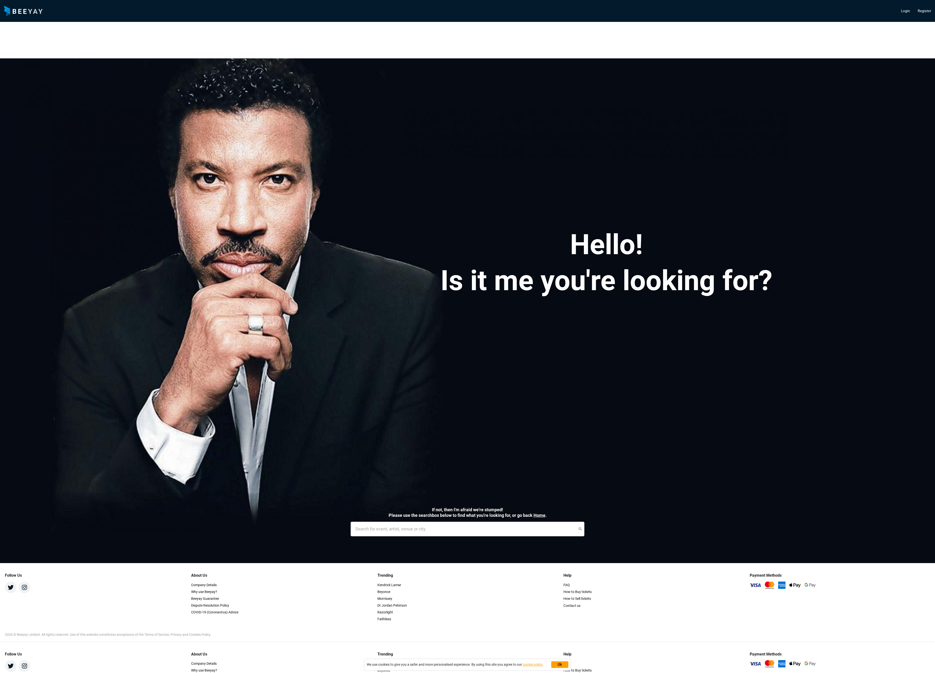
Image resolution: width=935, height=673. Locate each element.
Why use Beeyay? (204, 592)
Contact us (571, 606)
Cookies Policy (200, 635)
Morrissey (384, 599)
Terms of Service (156, 635)
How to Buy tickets (577, 592)
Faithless (384, 619)
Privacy (176, 635)
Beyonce (383, 592)
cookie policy (533, 664)
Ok (560, 664)
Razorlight (385, 612)
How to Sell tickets (577, 599)
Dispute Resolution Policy (210, 605)
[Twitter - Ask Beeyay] (11, 587)
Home (539, 515)
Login (905, 11)
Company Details (204, 585)
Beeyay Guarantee (205, 599)
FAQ (566, 585)
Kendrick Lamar (389, 585)
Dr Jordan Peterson (392, 605)
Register (924, 11)
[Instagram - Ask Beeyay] (24, 587)
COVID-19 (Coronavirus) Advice (214, 612)
